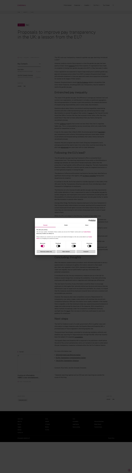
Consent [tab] (45, 225)
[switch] (58, 246)
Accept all (85, 251)
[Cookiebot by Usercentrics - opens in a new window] (89, 221)
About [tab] (86, 225)
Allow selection (66, 251)
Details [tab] (66, 225)
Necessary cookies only (46, 251)
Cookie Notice (87, 231)
